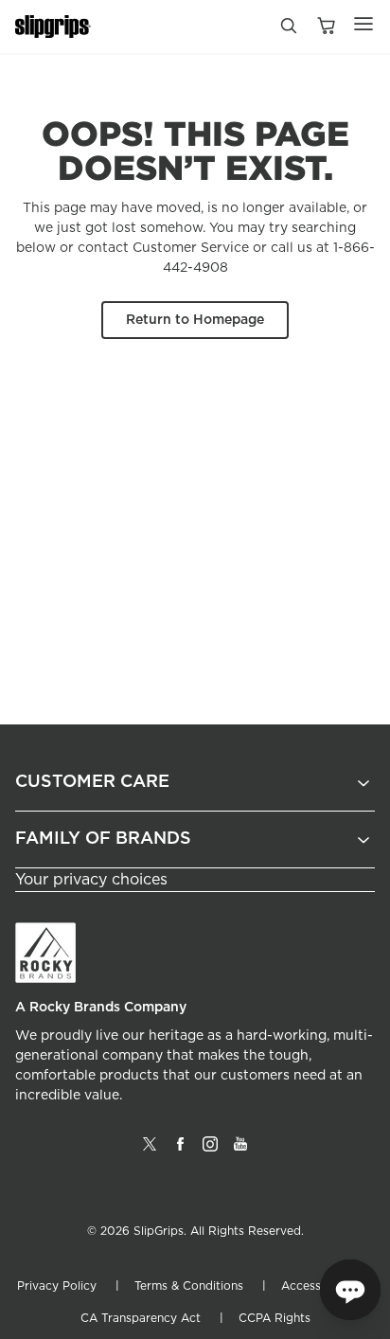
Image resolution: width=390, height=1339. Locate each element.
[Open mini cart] (325, 27)
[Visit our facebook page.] (179, 1151)
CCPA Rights (274, 1318)
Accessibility (316, 1286)
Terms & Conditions (188, 1286)
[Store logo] (53, 27)
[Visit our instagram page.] (210, 1151)
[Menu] (363, 23)
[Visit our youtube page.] (240, 1151)
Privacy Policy (57, 1286)
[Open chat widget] (350, 1289)
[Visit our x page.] (149, 1151)
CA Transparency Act (140, 1318)
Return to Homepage (195, 320)
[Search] (287, 30)
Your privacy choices (91, 879)
